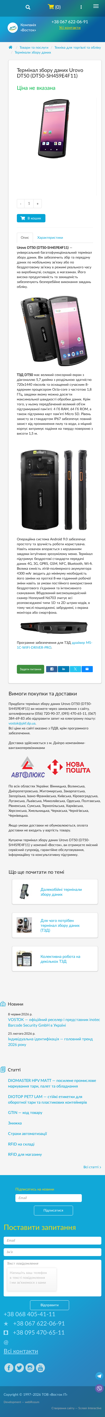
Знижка (15, 1123)
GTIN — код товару (25, 1113)
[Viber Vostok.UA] (99, 1388)
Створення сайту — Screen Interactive (76, 1408)
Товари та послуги (34, 47)
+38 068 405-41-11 (29, 1314)
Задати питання (30, 669)
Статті (14, 1070)
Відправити (50, 1305)
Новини (15, 1004)
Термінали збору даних (33, 52)
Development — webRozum (21, 1402)
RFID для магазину (25, 1154)
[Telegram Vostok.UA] (99, 1376)
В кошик (34, 218)
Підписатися (53, 1210)
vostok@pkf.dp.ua (22, 723)
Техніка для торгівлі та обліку (77, 47)
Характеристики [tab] (50, 237)
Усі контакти (70, 28)
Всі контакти (21, 1351)
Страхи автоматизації (27, 1134)
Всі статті (91, 1167)
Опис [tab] (25, 237)
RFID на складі (21, 1144)
